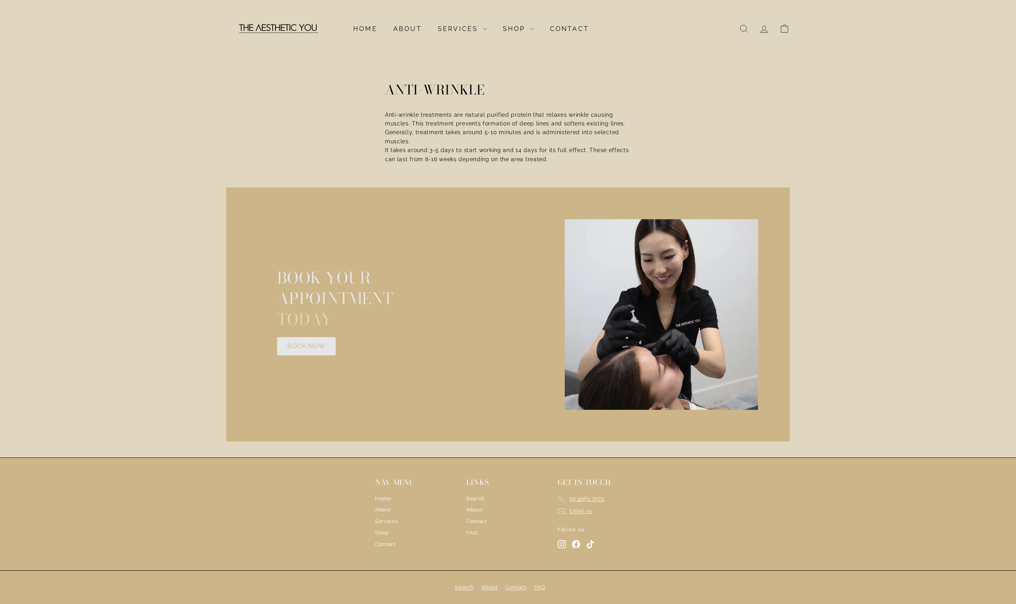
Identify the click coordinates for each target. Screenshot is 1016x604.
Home (365, 29)
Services (459, 29)
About (407, 29)
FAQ (471, 533)
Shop (515, 29)
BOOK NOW (306, 346)
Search (475, 499)
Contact (569, 29)
